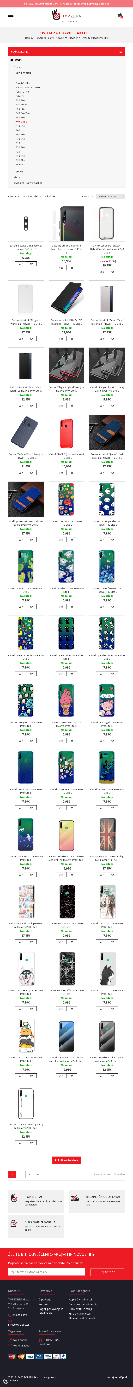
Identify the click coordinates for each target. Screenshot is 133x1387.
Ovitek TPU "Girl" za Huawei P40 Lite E (107, 925)
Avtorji (110, 1377)
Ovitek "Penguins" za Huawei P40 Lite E (26, 724)
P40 (17, 130)
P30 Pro (20, 134)
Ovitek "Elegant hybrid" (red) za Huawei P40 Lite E (66, 389)
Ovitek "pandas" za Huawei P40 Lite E (107, 657)
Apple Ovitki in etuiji (81, 1299)
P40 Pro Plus (22, 113)
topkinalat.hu (21, 1345)
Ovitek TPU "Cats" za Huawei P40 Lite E (25, 1059)
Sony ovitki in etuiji (80, 1309)
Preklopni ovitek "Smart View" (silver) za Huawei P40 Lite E (107, 321)
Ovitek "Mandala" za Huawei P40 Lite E (26, 791)
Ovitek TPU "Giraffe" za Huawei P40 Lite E (66, 992)
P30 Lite (20, 138)
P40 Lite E (21, 121)
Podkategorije (19, 51)
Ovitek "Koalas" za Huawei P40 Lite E (66, 590)
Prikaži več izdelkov (66, 1160)
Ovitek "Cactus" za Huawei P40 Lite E (25, 590)
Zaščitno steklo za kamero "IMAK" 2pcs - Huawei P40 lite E (66, 249)
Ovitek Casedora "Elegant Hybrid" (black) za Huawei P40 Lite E (107, 249)
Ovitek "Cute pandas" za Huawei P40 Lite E (107, 523)
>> (38, 1174)
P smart (18, 171)
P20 (17, 151)
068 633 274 (19, 1315)
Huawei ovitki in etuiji (82, 1318)
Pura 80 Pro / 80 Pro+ (27, 87)
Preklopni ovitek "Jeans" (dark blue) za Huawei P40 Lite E (107, 456)
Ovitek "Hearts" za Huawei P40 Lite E (26, 657)
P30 (17, 143)
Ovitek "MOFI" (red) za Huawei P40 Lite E (66, 456)
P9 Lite (19, 164)
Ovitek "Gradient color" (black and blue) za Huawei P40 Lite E (66, 1059)
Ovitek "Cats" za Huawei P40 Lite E (66, 657)
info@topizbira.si (18, 1324)
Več (21, 264)
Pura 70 (19, 95)
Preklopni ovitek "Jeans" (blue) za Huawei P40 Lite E (26, 523)
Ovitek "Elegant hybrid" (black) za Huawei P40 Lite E (107, 389)
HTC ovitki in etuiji (80, 1313)
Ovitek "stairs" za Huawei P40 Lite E (107, 791)
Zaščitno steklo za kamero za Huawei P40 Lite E (26, 247)
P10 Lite (20, 155)
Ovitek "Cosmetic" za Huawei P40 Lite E (66, 791)
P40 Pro (20, 117)
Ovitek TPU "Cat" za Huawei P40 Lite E (107, 992)
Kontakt (43, 1304)
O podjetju (45, 1299)
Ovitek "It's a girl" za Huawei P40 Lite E (107, 724)
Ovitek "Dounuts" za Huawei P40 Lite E (66, 523)
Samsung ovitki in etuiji (83, 1304)
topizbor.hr (20, 1340)
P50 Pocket (21, 104)
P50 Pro (20, 108)
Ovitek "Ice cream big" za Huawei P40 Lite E (66, 724)
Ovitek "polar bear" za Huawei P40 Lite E (26, 858)
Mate (17, 177)
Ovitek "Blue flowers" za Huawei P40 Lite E (107, 590)
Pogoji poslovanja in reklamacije (51, 1310)
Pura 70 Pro (22, 91)
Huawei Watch (22, 72)
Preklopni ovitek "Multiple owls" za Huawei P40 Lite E (25, 925)
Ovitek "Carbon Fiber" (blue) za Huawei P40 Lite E (26, 456)
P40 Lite (20, 125)
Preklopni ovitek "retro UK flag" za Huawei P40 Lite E (107, 858)
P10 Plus (20, 160)
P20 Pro (20, 147)
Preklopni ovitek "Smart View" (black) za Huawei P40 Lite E (25, 389)
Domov (29, 37)
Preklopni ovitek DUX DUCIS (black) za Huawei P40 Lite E (66, 321)
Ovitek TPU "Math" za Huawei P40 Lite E (66, 925)
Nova (17, 67)
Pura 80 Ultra (22, 83)
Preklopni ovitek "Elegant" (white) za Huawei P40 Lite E (26, 321)
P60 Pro (20, 100)
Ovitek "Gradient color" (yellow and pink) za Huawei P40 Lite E (66, 858)
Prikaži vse (49, 196)
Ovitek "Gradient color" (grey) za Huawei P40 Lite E (107, 1059)
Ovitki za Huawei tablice (28, 182)
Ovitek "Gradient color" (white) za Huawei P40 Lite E (26, 1126)
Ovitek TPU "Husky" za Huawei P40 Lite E (25, 992)
